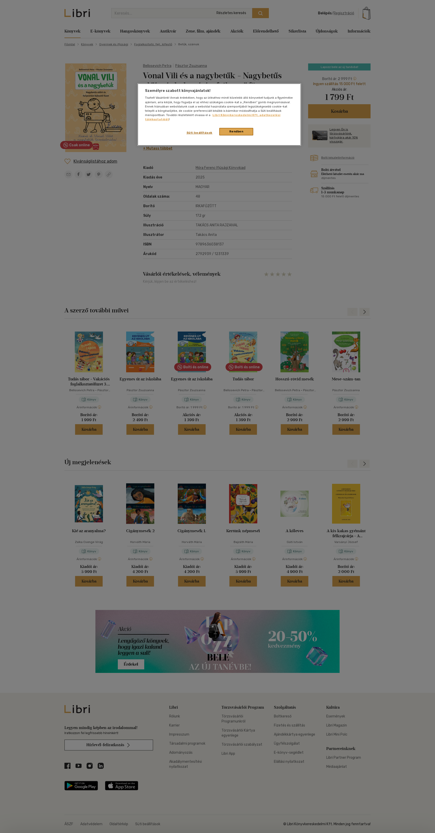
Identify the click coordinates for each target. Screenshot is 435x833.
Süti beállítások (199, 132)
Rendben (236, 131)
